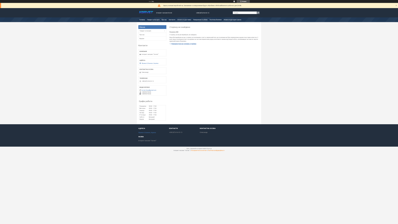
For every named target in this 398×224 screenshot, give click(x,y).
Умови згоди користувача (232, 20)
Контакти (172, 20)
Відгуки (142, 38)
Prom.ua (209, 148)
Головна (142, 20)
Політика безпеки (216, 20)
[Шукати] (258, 13)
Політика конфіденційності (216, 150)
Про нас (164, 20)
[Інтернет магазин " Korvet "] (146, 12)
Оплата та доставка (184, 20)
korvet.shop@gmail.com (148, 90)
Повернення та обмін (200, 20)
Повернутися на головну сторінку (183, 44)
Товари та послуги (153, 20)
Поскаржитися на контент (199, 150)
